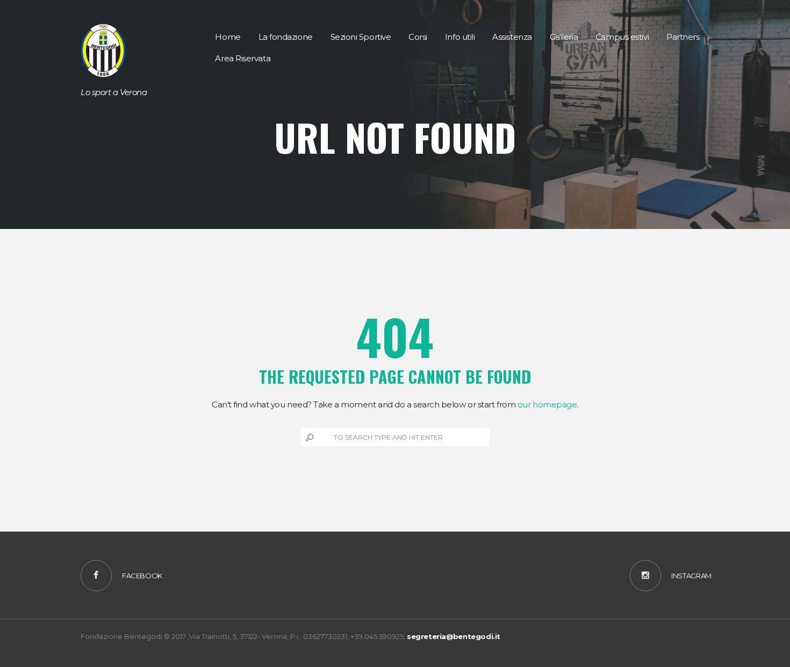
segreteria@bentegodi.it (453, 636)
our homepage (547, 404)
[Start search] (308, 437)
